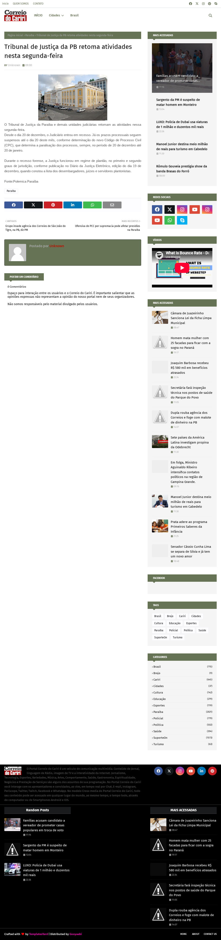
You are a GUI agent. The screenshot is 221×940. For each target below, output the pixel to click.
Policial (173, 630)
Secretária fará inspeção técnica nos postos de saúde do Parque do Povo (191, 392)
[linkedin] (201, 771)
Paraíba (29, 35)
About (195, 934)
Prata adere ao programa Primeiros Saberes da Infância (189, 527)
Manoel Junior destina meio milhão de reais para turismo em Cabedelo (182, 146)
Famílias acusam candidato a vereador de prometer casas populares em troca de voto (177, 78)
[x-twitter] (197, 4)
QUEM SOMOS (21, 3)
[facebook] (190, 4)
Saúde (202, 630)
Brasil (157, 616)
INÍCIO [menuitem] (38, 15)
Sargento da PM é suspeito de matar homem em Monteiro (178, 102)
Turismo (177, 637)
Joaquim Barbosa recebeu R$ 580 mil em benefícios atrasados (190, 368)
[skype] (216, 4)
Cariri (182, 616)
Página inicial (15, 35)
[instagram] (203, 4)
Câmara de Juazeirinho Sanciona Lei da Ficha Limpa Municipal (191, 318)
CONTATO (38, 3)
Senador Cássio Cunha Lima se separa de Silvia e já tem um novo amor (191, 551)
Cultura (158, 623)
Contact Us (210, 934)
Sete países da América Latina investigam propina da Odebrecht (190, 442)
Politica (188, 630)
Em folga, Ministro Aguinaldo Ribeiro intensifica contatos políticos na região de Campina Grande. (186, 472)
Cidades (196, 616)
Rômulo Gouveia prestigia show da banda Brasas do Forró (181, 168)
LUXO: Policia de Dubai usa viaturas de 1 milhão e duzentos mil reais (182, 124)
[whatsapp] (169, 220)
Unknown (14, 65)
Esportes (191, 623)
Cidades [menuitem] (54, 15)
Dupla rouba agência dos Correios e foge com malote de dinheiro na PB (191, 417)
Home (183, 934)
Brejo (170, 616)
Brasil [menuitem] (74, 15)
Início (5, 3)
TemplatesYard (38, 934)
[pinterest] (209, 4)
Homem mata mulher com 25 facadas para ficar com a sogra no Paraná (190, 343)
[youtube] (194, 209)
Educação (174, 623)
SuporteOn (160, 637)
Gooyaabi (75, 934)
